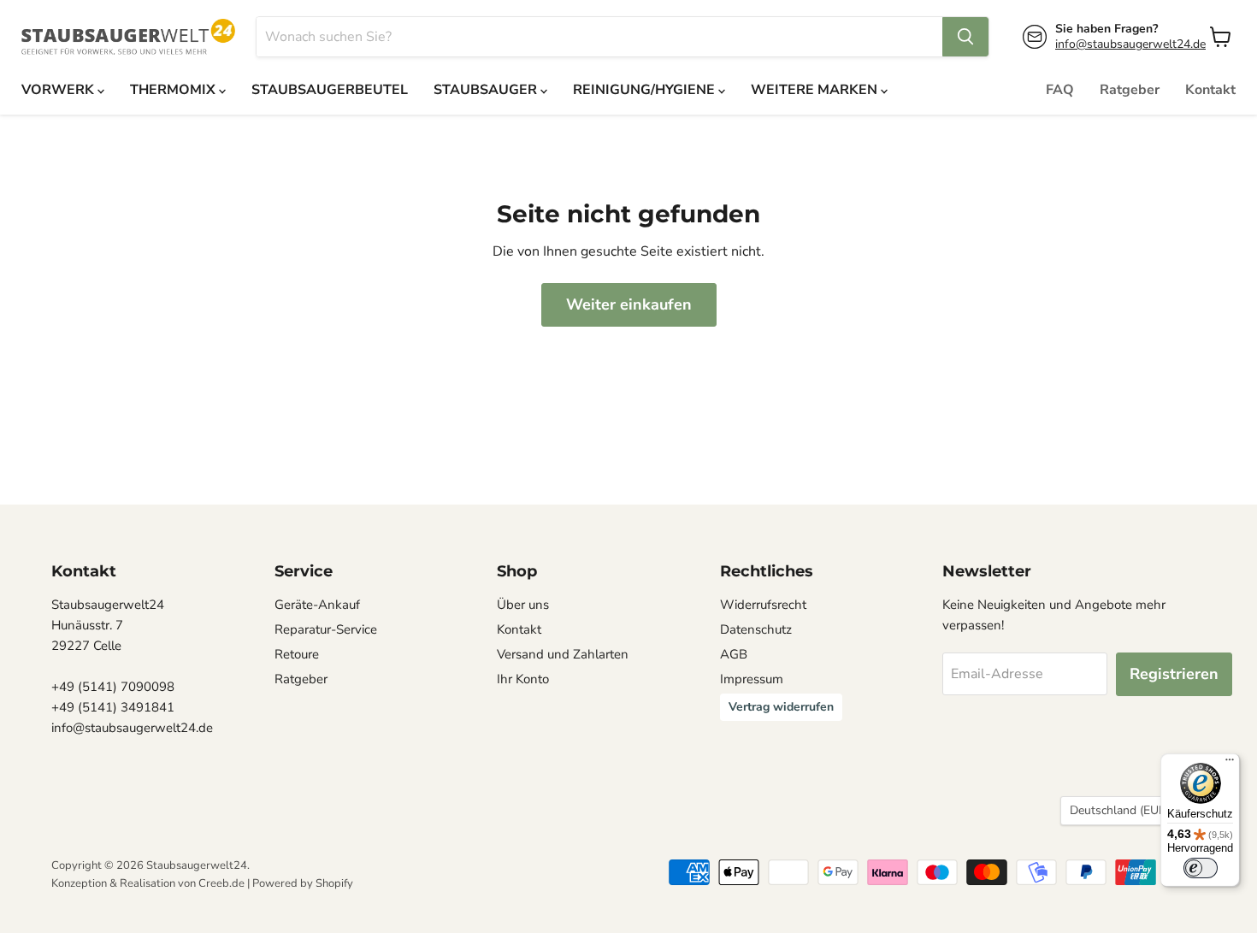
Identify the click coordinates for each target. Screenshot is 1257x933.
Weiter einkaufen (629, 304)
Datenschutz (756, 629)
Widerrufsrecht (763, 604)
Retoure (296, 654)
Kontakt (1210, 89)
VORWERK (59, 89)
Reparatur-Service (325, 629)
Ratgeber (1130, 89)
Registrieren (1174, 674)
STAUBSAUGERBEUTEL (329, 89)
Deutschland (1125, 810)
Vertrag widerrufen (781, 707)
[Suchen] (965, 36)
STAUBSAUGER (487, 89)
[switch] (1200, 868)
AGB (733, 654)
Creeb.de (221, 883)
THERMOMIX (174, 89)
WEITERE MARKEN (816, 89)
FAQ (1060, 89)
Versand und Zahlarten (562, 654)
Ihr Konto (523, 679)
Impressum (751, 679)
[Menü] (1229, 763)
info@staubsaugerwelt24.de (1130, 44)
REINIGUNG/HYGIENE (645, 89)
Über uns (523, 604)
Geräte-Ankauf (317, 604)
